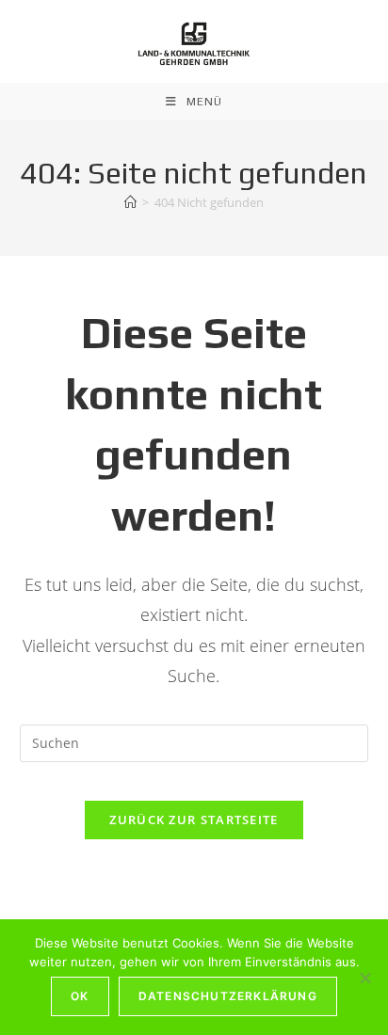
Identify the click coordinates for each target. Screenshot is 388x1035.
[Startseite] (130, 202)
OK (80, 996)
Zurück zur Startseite (193, 819)
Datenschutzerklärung (227, 996)
